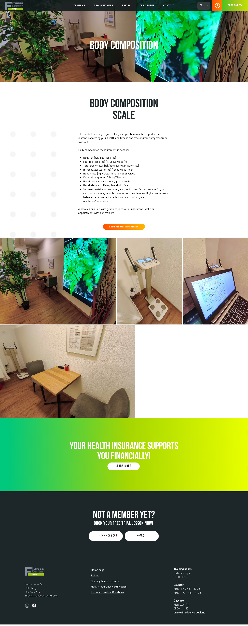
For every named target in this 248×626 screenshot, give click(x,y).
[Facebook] (34, 605)
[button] (79, 5)
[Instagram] (27, 605)
